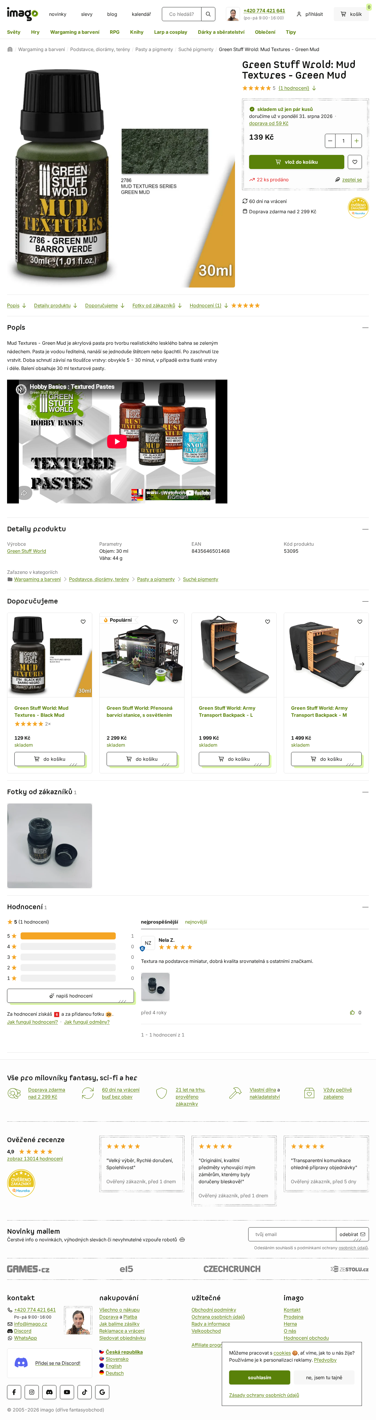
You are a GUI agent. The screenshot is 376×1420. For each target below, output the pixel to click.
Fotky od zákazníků (153, 305)
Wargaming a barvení (74, 32)
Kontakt (292, 1310)
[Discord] (49, 1392)
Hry (35, 32)
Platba (130, 1317)
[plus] (356, 141)
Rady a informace (211, 1324)
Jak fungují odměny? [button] (87, 1022)
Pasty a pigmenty (154, 49)
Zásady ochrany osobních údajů (264, 1395)
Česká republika (124, 1352)
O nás (290, 1331)
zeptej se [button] (352, 179)
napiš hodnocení (74, 996)
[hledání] (208, 14)
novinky (57, 14)
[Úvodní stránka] (10, 49)
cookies (282, 1353)
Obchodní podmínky (214, 1310)
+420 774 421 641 (264, 10)
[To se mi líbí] (353, 1012)
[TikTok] (85, 1392)
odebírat (349, 1234)
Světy (14, 32)
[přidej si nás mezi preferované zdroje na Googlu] (102, 1392)
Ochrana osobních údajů (218, 1317)
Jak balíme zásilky (119, 1324)
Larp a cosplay (170, 32)
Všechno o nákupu (119, 1310)
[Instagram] (32, 1392)
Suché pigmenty (196, 49)
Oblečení (265, 32)
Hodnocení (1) (205, 305)
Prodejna (293, 1317)
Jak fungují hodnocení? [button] (32, 1022)
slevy (87, 14)
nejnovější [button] (196, 922)
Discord (22, 1331)
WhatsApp (25, 1338)
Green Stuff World (26, 551)
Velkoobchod (206, 1331)
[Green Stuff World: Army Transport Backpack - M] (326, 693)
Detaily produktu (52, 305)
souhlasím (259, 1377)
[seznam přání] (355, 162)
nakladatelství (265, 1097)
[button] (188, 327)
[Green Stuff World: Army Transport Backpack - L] (234, 693)
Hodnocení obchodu (306, 1338)
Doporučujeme (101, 305)
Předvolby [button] (325, 1360)
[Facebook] (14, 1392)
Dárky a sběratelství (221, 32)
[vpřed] (362, 664)
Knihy (137, 32)
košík (359, 12)
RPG (115, 32)
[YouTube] (67, 1392)
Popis (13, 305)
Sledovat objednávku (122, 1338)
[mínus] (330, 141)
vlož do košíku (301, 162)
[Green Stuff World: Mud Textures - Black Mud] (49, 693)
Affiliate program (210, 1345)
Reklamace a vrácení (122, 1331)
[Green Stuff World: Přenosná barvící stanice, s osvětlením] (142, 693)
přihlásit (314, 14)
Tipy (291, 32)
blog (112, 14)
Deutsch (115, 1373)
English (114, 1366)
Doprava (108, 1317)
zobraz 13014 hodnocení (35, 1159)
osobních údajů (353, 1247)
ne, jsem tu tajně (324, 1377)
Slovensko (117, 1359)
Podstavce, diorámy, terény (100, 49)
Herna (290, 1324)
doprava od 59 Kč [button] (268, 123)
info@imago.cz (30, 1324)
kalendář (141, 14)
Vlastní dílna (263, 1090)
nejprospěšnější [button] (159, 922)
